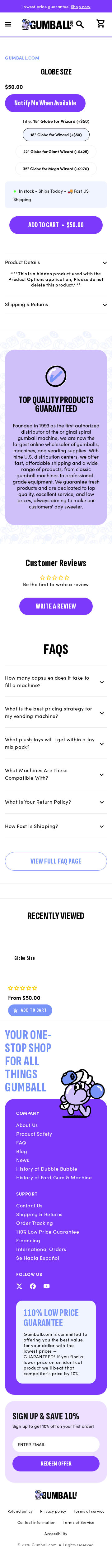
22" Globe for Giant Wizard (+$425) (56, 153)
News (22, 1159)
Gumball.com (22, 58)
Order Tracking (34, 1222)
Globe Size (24, 958)
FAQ (21, 1142)
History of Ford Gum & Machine (54, 1177)
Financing (28, 1240)
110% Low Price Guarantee (47, 1231)
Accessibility (56, 1533)
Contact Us (29, 1205)
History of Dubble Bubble (46, 1168)
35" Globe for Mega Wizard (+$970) (56, 170)
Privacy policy (53, 1511)
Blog (21, 1151)
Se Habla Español (37, 1257)
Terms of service (89, 1511)
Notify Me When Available (45, 103)
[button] (12, 24)
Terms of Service (79, 1522)
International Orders (41, 1248)
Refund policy (20, 1511)
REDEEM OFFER (56, 1463)
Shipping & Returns (39, 1214)
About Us (27, 1124)
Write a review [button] (56, 606)
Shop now (81, 6)
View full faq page (56, 861)
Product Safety (34, 1133)
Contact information (36, 1522)
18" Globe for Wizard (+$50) (56, 136)
